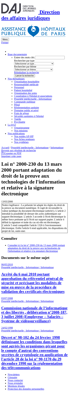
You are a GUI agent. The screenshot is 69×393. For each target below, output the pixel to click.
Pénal (17, 104)
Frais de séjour (21, 113)
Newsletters (14, 374)
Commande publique (24, 101)
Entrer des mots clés (24, 57)
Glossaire (12, 377)
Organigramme (21, 127)
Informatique (57, 147)
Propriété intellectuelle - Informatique (33, 99)
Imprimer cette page (11, 156)
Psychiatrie (19, 122)
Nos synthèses (21, 142)
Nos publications (16, 133)
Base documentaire (17, 54)
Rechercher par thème (25, 66)
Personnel (19, 87)
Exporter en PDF (13, 153)
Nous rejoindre (15, 383)
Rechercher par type (24, 60)
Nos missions (21, 130)
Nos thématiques (16, 78)
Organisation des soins (25, 93)
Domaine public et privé (26, 110)
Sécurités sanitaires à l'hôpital (29, 116)
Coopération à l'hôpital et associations (33, 96)
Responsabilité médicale (26, 84)
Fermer (5, 42)
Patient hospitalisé (23, 90)
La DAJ (12, 124)
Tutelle (17, 119)
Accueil (5, 147)
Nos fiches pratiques (24, 139)
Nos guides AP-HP (24, 136)
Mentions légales (16, 386)
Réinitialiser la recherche (26, 72)
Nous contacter (15, 380)
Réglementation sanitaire (26, 107)
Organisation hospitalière (26, 81)
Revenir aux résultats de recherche (18, 150)
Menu (5, 39)
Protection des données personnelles (26, 389)
